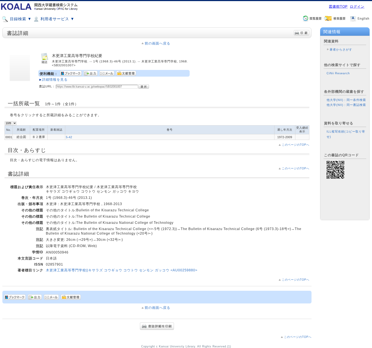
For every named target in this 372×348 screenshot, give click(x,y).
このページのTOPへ (295, 144)
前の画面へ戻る (157, 43)
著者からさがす (341, 49)
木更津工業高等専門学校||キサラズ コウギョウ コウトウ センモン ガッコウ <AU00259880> (121, 270)
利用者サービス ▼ (56, 19)
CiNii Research (338, 73)
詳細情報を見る (55, 79)
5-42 (69, 137)
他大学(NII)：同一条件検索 (346, 100)
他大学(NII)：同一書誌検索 (346, 105)
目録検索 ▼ (20, 19)
